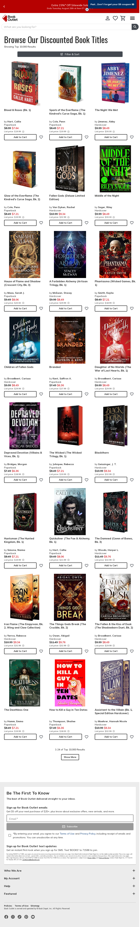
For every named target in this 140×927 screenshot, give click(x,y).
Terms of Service (104, 858)
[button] (112, 4)
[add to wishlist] (41, 137)
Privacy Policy (91, 858)
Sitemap (35, 905)
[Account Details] (107, 18)
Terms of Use (22, 905)
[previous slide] (4, 6)
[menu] (132, 18)
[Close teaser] (87, 9)
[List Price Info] (23, 131)
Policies (8, 905)
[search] (135, 27)
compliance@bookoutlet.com (31, 859)
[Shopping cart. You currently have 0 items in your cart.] (123, 18)
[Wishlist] (115, 18)
